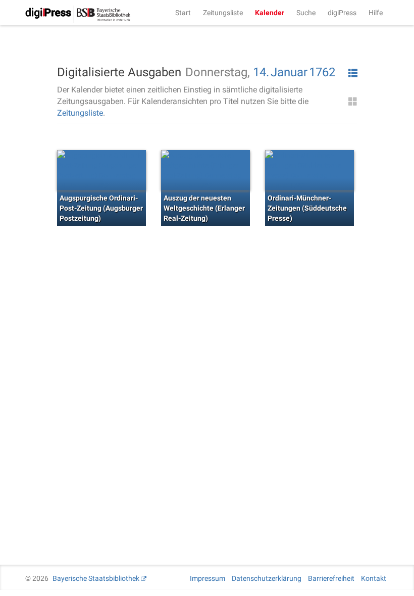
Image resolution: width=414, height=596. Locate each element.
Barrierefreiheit (331, 578)
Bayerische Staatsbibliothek (96, 578)
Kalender (269, 13)
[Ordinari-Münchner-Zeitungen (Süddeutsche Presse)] (309, 170)
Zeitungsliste (223, 13)
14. (261, 72)
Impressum (207, 578)
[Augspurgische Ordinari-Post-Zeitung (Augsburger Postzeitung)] (101, 170)
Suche (306, 13)
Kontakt (373, 578)
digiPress (342, 13)
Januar (289, 72)
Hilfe (376, 13)
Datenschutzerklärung (266, 578)
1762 (322, 72)
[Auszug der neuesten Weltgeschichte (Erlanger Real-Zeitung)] (205, 170)
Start (183, 13)
